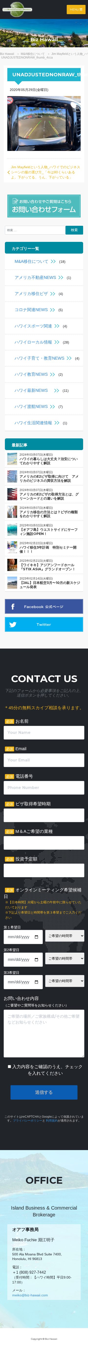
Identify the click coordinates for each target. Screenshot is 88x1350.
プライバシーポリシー (27, 1120)
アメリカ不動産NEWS (35, 277)
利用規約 (52, 1120)
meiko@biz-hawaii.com (30, 1295)
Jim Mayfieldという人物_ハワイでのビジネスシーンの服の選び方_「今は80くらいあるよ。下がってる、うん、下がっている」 (45, 172)
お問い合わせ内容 (36, 1001)
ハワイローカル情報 (33, 342)
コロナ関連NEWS (31, 309)
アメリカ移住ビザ (31, 293)
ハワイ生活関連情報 (33, 423)
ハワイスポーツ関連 (33, 326)
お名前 (17, 721)
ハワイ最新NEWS (33, 390)
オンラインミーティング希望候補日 (42, 903)
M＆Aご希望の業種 (29, 831)
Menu (75, 9)
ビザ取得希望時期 (28, 803)
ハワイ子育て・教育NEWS (39, 358)
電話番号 (19, 776)
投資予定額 (21, 859)
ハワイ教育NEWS (31, 374)
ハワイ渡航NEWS (31, 406)
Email (16, 748)
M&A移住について (31, 261)
